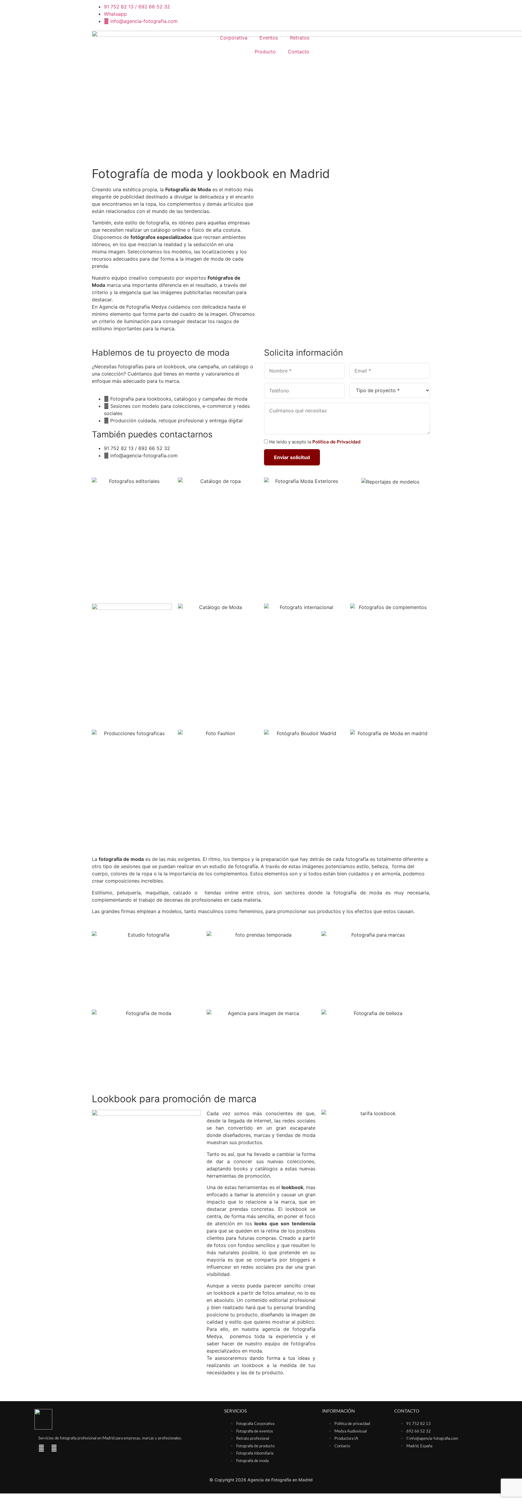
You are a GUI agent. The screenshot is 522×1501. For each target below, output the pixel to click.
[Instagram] (41, 1448)
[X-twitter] (67, 1448)
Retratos (299, 38)
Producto (265, 52)
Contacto (298, 52)
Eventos (268, 38)
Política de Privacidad (336, 442)
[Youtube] (54, 1448)
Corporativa (233, 38)
